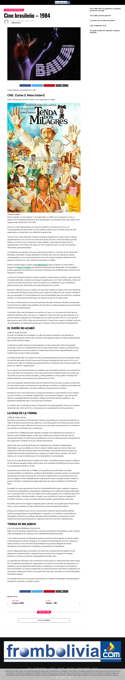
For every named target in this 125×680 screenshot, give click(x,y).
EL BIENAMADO (41, 265)
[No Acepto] (123, 674)
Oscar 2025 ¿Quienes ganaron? (100, 15)
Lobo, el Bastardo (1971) (98, 26)
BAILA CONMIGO (24, 267)
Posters (94, 668)
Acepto (59, 677)
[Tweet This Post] (37, 85)
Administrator (16, 23)
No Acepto (66, 677)
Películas (52, 668)
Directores (61, 668)
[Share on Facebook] (25, 85)
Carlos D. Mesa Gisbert (30, 95)
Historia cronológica (40, 668)
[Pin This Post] (49, 85)
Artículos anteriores (83, 668)
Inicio (29, 668)
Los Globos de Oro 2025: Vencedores (102, 20)
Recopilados (70, 668)
